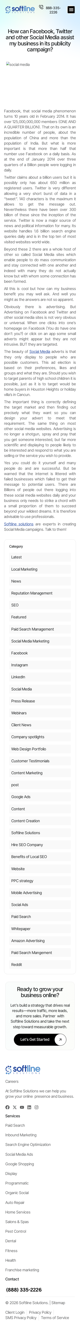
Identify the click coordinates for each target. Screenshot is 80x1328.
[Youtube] (22, 1107)
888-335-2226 (53, 10)
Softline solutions (18, 524)
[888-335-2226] (41, 7)
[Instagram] (36, 1107)
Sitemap (58, 1302)
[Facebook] (7, 1107)
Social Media (39, 351)
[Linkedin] (29, 1107)
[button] (71, 9)
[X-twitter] (15, 1107)
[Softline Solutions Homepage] (20, 10)
